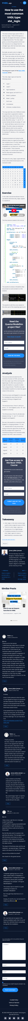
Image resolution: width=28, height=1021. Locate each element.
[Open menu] (24, 2)
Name (5, 965)
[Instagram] (22, 1018)
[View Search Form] (21, 3)
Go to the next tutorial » (8, 539)
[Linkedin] (18, 1018)
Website (5, 978)
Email (5, 971)
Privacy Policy (14, 1005)
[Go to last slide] (4, 605)
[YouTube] (14, 1018)
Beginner (5, 543)
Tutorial (14, 6)
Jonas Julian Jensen (7, 25)
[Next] (24, 605)
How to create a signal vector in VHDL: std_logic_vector (22, 575)
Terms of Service (14, 1003)
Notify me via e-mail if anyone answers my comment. (14, 984)
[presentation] (14, 599)
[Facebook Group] (9, 1018)
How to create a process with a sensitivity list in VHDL (6, 575)
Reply (4, 681)
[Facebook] (5, 1018)
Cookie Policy (14, 1000)
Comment (6, 944)
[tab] (12, 620)
